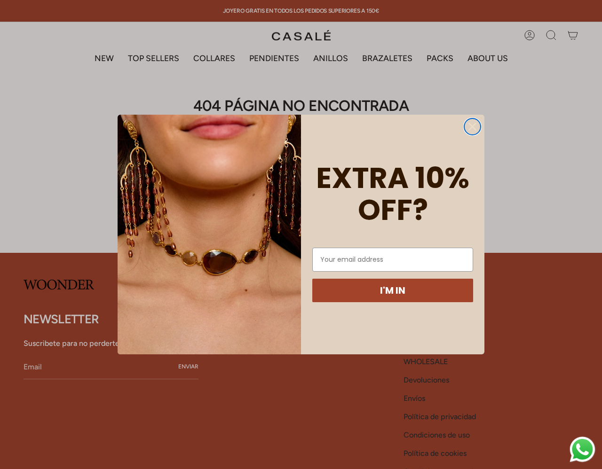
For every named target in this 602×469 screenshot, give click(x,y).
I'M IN (392, 290)
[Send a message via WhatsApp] (582, 449)
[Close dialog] (472, 126)
